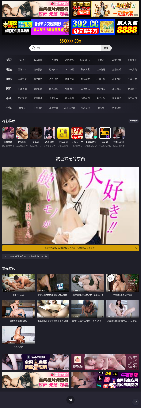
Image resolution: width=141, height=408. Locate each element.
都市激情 (22, 98)
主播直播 (116, 69)
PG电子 (22, 59)
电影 (9, 79)
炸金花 (101, 59)
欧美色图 (53, 88)
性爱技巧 (132, 98)
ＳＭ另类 (132, 69)
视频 (9, 69)
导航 (9, 108)
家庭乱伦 (38, 98)
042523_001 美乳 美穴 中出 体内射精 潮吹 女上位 (25, 256)
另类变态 (132, 79)
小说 (9, 98)
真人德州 (38, 59)
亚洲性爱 (22, 79)
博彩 (9, 60)
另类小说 (101, 98)
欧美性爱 (69, 79)
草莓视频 (53, 107)
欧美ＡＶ (53, 69)
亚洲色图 (38, 88)
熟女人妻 (85, 69)
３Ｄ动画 (69, 69)
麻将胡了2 (85, 59)
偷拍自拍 (38, 79)
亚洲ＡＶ (22, 69)
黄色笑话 (116, 98)
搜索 (106, 48)
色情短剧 (116, 107)
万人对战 (53, 59)
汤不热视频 (69, 107)
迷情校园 (85, 98)
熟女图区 (116, 88)
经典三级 (101, 79)
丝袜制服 (101, 69)
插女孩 (22, 107)
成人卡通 (53, 79)
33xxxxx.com (70, 41)
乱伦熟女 (116, 79)
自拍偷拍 (38, 69)
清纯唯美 (101, 88)
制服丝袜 (85, 79)
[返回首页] (135, 402)
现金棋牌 (116, 59)
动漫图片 (69, 88)
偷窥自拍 (22, 88)
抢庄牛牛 (132, 59)
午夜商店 (38, 107)
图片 (9, 88)
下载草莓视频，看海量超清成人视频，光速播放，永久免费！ (70, 248)
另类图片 (132, 88)
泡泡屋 (101, 107)
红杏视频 (85, 107)
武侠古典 (69, 98)
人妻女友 (53, 98)
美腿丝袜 (85, 88)
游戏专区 (69, 59)
